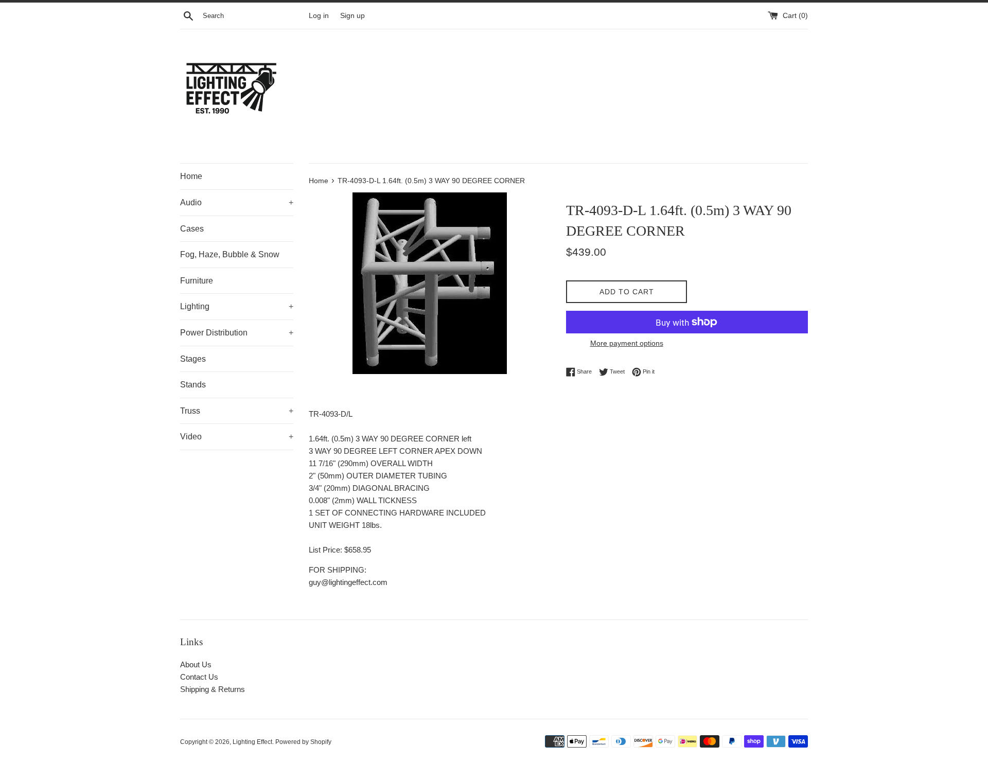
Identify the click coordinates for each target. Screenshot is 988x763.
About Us (195, 664)
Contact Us (199, 676)
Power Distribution (236, 332)
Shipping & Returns (212, 689)
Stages (193, 358)
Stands (193, 384)
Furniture (196, 280)
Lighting (236, 306)
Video (236, 436)
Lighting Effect (252, 742)
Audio (236, 202)
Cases (192, 228)
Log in (319, 16)
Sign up (352, 16)
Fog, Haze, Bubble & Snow (229, 254)
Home (191, 176)
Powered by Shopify (303, 742)
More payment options (626, 343)
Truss (236, 410)
